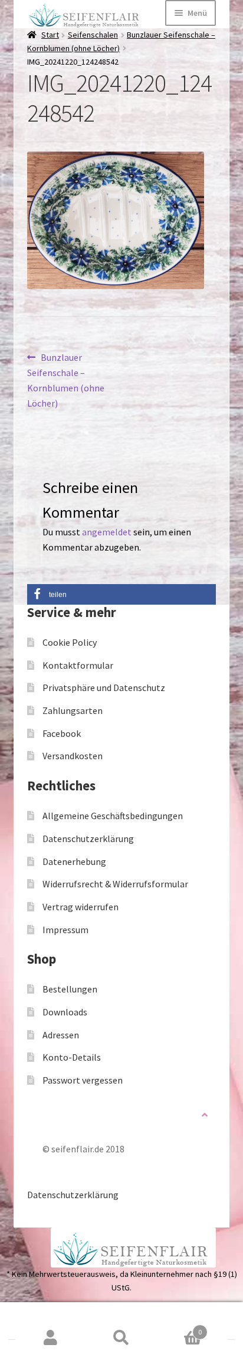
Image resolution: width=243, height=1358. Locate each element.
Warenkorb (179, 1327)
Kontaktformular (77, 665)
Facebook (61, 733)
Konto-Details (71, 1057)
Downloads (64, 1012)
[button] (121, 594)
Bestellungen (69, 989)
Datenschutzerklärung (88, 838)
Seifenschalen (93, 34)
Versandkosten (72, 756)
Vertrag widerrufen (80, 907)
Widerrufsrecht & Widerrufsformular (115, 884)
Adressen (60, 1035)
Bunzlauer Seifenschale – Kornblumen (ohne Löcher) (65, 380)
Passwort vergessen (82, 1080)
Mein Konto (50, 1338)
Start (50, 34)
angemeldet (107, 532)
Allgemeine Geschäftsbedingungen (112, 815)
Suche (121, 1338)
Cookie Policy (69, 642)
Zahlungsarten (72, 710)
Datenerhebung (74, 861)
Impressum (65, 929)
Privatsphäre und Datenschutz (103, 687)
